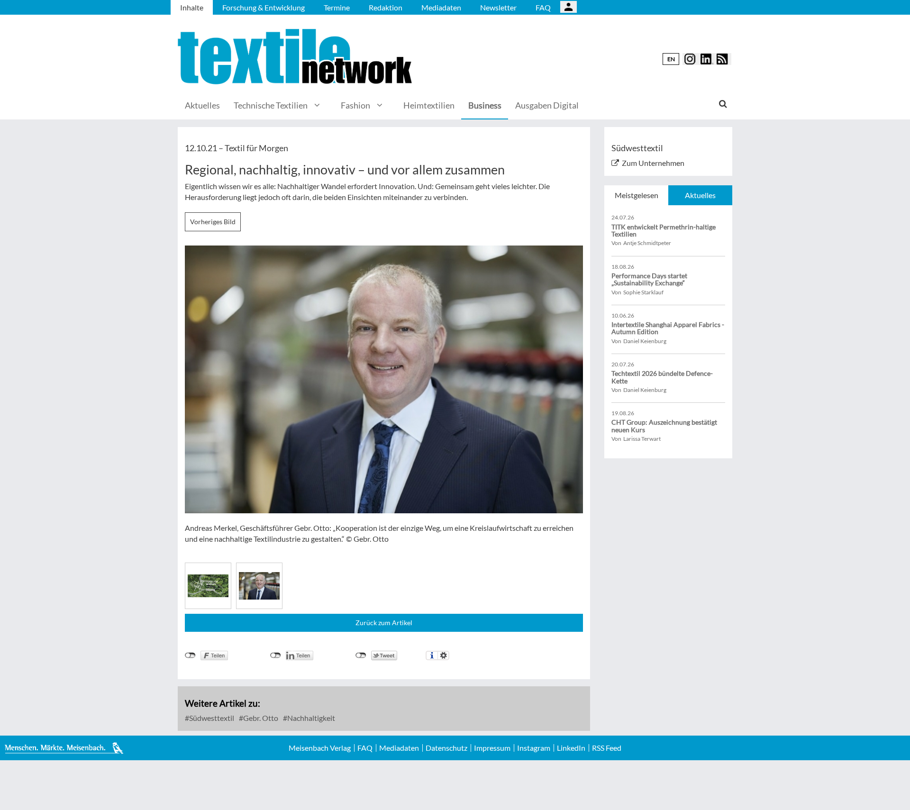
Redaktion (385, 7)
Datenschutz (446, 748)
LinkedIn (571, 748)
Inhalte (191, 7)
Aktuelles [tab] (700, 195)
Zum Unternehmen (653, 162)
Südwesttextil (211, 717)
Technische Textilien (271, 105)
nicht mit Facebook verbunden (190, 655)
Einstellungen (443, 655)
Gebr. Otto (260, 717)
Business (484, 105)
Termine (337, 7)
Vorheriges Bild (213, 222)
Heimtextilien (429, 105)
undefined (275, 655)
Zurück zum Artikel (383, 623)
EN (671, 59)
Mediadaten (441, 7)
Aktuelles (202, 105)
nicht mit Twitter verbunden (360, 655)
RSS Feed (606, 748)
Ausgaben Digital (547, 105)
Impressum (492, 748)
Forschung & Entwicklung (263, 7)
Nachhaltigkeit (310, 717)
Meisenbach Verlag (320, 748)
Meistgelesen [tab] (636, 195)
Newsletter (498, 7)
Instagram (533, 748)
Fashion (355, 105)
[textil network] (296, 56)
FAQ (543, 7)
